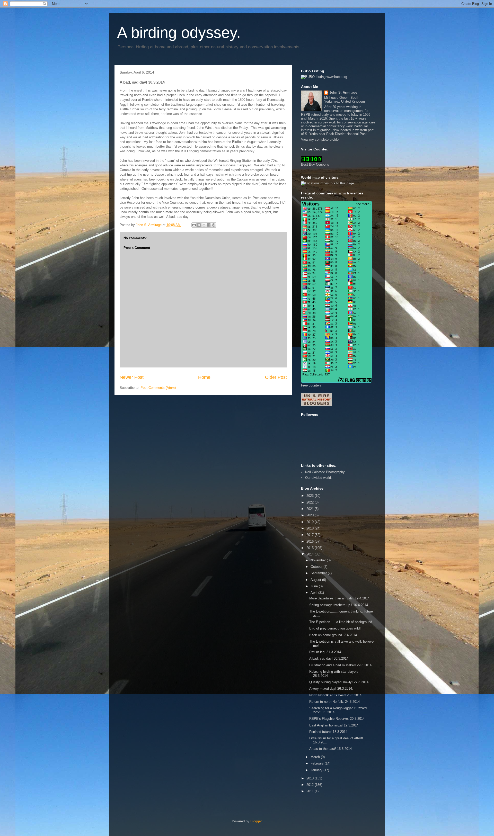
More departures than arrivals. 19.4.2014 (339, 598)
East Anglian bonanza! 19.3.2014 (333, 725)
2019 (310, 522)
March (316, 757)
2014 (310, 554)
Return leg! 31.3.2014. (325, 652)
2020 (310, 515)
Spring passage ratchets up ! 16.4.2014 (338, 605)
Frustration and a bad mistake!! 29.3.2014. (341, 665)
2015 (310, 548)
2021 (310, 509)
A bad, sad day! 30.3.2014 (328, 658)
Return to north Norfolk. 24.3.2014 (334, 702)
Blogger (255, 821)
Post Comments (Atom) (158, 388)
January (317, 770)
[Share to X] (203, 225)
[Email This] (194, 225)
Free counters (311, 385)
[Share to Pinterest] (213, 225)
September (319, 573)
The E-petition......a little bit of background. (341, 622)
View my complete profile (320, 139)
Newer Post (132, 377)
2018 (310, 528)
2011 (310, 791)
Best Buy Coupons (315, 164)
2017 (310, 535)
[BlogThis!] (198, 225)
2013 (310, 778)
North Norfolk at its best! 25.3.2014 (335, 695)
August (316, 580)
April (314, 593)
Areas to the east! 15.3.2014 (330, 749)
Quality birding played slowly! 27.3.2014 (338, 682)
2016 (310, 541)
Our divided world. (318, 478)
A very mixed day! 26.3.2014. (331, 688)
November (319, 560)
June (315, 586)
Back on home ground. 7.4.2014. (333, 635)
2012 (310, 785)
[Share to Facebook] (208, 225)
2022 (310, 502)
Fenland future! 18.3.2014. (328, 732)
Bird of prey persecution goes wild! (335, 628)
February (318, 763)
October (317, 567)
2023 (310, 496)
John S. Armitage (343, 92)
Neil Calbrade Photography (325, 472)
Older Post (276, 377)
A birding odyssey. (179, 32)
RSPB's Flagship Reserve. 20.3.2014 (337, 719)
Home (204, 377)
